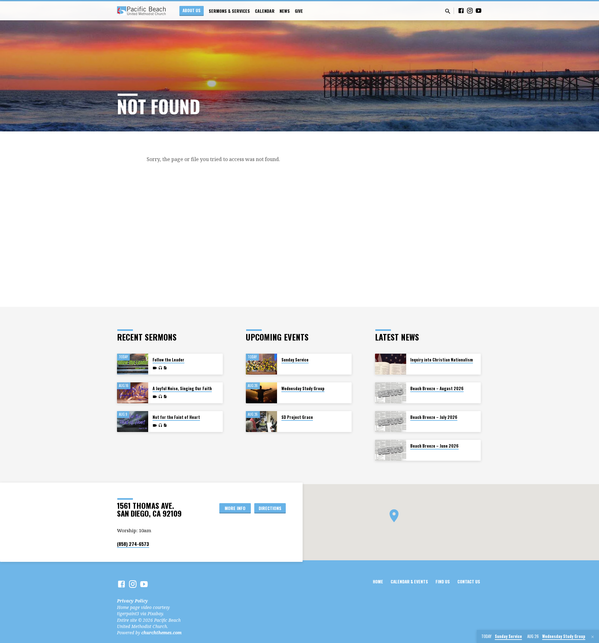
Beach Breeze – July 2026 (433, 417)
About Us (192, 10)
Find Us (443, 581)
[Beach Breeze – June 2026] (390, 450)
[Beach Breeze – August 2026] (390, 392)
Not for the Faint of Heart (176, 417)
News (285, 11)
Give (299, 11)
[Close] (593, 637)
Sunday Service (295, 360)
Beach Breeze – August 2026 (437, 388)
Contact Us (468, 581)
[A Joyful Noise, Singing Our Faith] (132, 392)
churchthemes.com (161, 633)
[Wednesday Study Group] (261, 392)
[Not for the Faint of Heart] (132, 421)
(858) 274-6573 (133, 543)
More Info (235, 508)
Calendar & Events (409, 581)
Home (378, 581)
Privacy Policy (132, 601)
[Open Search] (447, 11)
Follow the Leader (168, 360)
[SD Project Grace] (261, 421)
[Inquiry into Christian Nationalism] (390, 364)
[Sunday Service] (261, 364)
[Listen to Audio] (160, 368)
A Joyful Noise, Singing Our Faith (182, 388)
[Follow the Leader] (132, 364)
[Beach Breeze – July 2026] (390, 421)
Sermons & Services (229, 11)
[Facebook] (461, 10)
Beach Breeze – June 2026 (434, 446)
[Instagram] (469, 10)
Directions (270, 508)
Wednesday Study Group (302, 388)
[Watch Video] (154, 368)
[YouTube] (478, 10)
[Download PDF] (165, 368)
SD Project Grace (297, 417)
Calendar (265, 11)
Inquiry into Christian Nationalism (441, 360)
